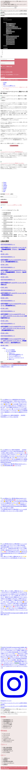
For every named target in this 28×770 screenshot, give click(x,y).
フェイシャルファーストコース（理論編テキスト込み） (12, 163)
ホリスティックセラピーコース (13, 28)
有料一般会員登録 (7, 747)
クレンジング (6, 733)
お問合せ (5, 764)
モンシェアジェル (10, 41)
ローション (6, 737)
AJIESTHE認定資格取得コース (16, 354)
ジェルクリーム (7, 738)
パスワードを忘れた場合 (7, 72)
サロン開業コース (10, 25)
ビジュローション (10, 39)
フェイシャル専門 (7, 724)
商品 (21, 205)
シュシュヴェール (10, 42)
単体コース (8, 30)
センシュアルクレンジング (12, 36)
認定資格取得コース (11, 23)
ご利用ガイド (6, 758)
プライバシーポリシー (8, 763)
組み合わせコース (10, 31)
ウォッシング (6, 735)
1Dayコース (9, 33)
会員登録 (5, 48)
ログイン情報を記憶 (7, 66)
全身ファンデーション (8, 740)
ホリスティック (7, 727)
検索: (2, 362)
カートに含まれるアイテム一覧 (10, 210)
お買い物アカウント (8, 750)
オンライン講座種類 (11, 351)
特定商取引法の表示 (8, 761)
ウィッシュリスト (7, 19)
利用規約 (5, 759)
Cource (5, 22)
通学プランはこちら (14, 145)
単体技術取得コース (8, 721)
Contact (5, 45)
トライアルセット (10, 44)
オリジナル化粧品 (10, 350)
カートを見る (6, 752)
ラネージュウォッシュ (11, 38)
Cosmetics (6, 35)
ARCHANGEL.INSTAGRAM (7, 363)
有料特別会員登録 (7, 749)
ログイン (5, 18)
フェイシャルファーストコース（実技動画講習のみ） (12, 151)
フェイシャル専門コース (12, 27)
